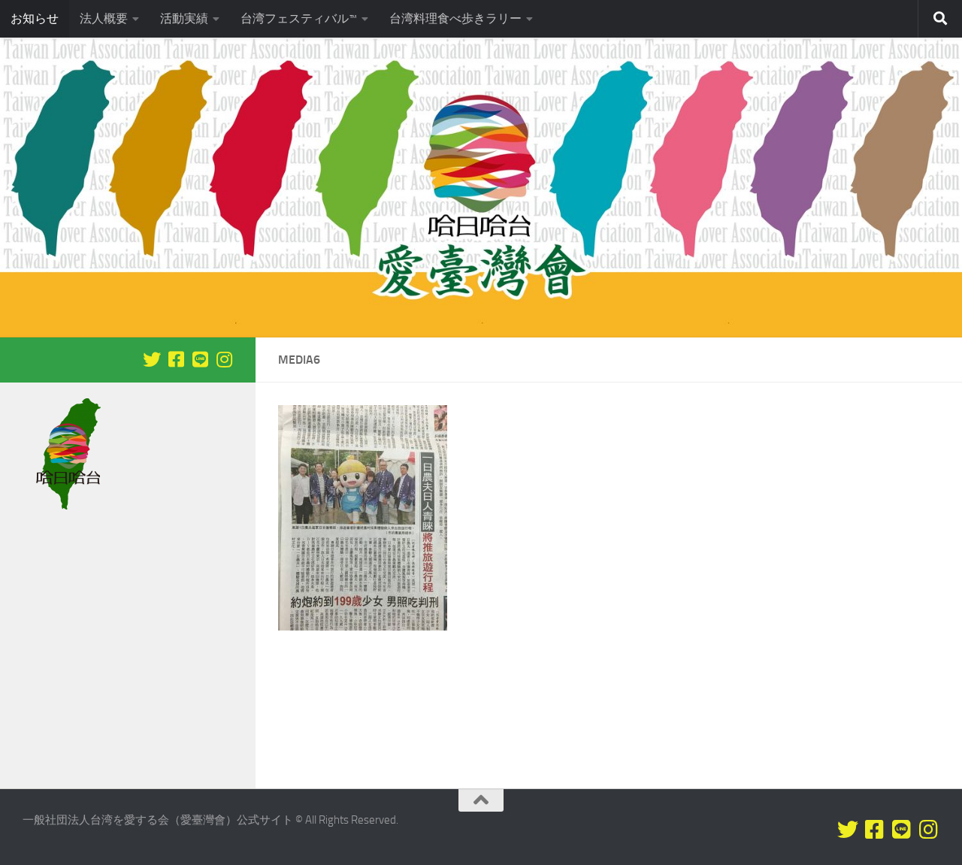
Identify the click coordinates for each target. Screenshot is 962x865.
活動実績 (184, 18)
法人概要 (104, 18)
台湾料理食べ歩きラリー (455, 18)
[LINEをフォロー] (200, 359)
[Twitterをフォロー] (152, 359)
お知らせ (35, 18)
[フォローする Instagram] (224, 359)
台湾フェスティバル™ (298, 18)
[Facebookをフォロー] (176, 359)
